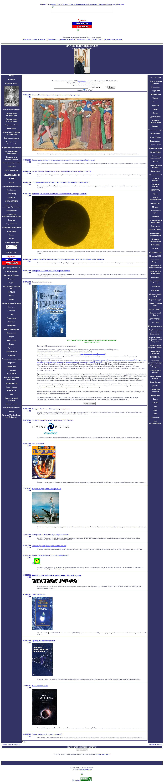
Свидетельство (81, 80)
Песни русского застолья (11, 303)
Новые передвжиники (155, 198)
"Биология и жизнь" (83, 39)
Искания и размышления (155, 121)
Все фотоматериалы (155, 422)
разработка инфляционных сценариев (50, 362)
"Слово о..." (155, 162)
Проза (155, 109)
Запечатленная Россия (155, 282)
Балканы (155, 105)
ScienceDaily (11, 194)
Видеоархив (155, 226)
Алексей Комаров (85, 769)
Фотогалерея (155, 203)
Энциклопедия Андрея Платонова (155, 346)
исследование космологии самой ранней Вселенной (83, 362)
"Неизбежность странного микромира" (61, 39)
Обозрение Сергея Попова (82, 48)
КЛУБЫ (155, 322)
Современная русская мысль (155, 234)
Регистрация (110, 4)
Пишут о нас (11, 333)
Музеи (11, 296)
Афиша (11, 411)
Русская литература (11, 242)
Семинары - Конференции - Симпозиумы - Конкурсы (82, 41)
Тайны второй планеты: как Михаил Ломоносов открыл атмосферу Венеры (59, 194)
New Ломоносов (38, 444)
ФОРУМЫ (155, 290)
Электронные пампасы (155, 391)
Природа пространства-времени (43, 641)
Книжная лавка (81, 4)
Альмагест (11, 166)
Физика (11, 235)
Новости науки (11, 404)
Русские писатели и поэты (11, 359)
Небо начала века (40, 686)
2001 (155, 406)
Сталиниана (155, 286)
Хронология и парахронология (11, 158)
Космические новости (11, 110)
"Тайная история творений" (155, 166)
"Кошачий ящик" (155, 175)
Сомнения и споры (155, 130)
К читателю (155, 87)
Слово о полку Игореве (155, 261)
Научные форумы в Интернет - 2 (46, 489)
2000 (155, 410)
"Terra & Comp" (97, 39)
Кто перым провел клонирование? (11, 152)
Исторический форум (155, 314)
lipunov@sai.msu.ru (103, 754)
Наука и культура (11, 170)
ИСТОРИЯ (155, 245)
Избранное (11, 363)
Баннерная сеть (11, 383)
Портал (42, 4)
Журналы (11, 355)
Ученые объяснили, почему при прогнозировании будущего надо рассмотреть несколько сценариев (68, 259)
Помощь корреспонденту (11, 744)
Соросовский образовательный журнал (11, 215)
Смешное (11, 311)
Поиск (11, 344)
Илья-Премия (155, 382)
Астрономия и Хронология (155, 272)
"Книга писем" (155, 171)
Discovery (11, 197)
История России (155, 252)
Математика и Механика (11, 227)
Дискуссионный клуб (155, 295)
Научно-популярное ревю (113, 39)
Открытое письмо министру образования (11, 206)
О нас (59, 4)
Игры (11, 299)
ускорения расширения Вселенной (92, 354)
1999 (155, 414)
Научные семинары (11, 138)
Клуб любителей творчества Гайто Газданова (155, 340)
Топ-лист (102, 4)
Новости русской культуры (11, 399)
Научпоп (11, 279)
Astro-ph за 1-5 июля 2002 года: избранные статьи (50, 555)
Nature (11, 182)
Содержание (51, 4)
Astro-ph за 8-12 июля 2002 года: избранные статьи (50, 534)
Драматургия (155, 117)
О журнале (11, 325)
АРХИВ (155, 403)
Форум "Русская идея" (155, 304)
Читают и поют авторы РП (11, 287)
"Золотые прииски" (155, 180)
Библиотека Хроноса (11, 275)
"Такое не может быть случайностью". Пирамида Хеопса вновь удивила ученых (60, 182)
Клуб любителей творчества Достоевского (155, 332)
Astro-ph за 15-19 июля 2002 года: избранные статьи (51, 409)
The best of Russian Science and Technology (11, 416)
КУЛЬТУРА (155, 190)
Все (11, 394)
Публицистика (155, 94)
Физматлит (11, 129)
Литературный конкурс (155, 372)
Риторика (155, 216)
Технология (11, 231)
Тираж (11, 337)
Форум (155, 399)
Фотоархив (11, 370)
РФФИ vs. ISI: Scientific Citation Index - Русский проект (56, 575)
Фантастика (155, 395)
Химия (11, 239)
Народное (11, 307)
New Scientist (11, 190)
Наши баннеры (11, 387)
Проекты (11, 348)
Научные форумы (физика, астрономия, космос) (49, 546)
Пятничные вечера (155, 326)
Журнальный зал (11, 125)
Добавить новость (155, 744)
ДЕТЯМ (155, 386)
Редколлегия (11, 318)
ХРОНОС (155, 249)
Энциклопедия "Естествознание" (11, 120)
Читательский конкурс (155, 377)
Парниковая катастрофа (11, 147)
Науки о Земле (11, 224)
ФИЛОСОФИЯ (155, 230)
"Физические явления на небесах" (34, 39)
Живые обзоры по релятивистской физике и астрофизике (52, 420)
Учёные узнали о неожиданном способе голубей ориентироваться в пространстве (61, 171)
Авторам (11, 322)
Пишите (65, 4)
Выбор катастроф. (38, 594)
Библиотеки (11, 366)
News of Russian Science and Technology (11, 133)
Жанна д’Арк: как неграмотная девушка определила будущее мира (56, 95)
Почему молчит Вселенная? (11, 143)
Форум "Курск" (155, 309)
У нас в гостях (155, 137)
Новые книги (155, 134)
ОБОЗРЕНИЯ (155, 152)
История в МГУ (155, 256)
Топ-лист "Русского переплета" (11, 378)
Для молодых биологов (11, 268)
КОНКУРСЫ (155, 357)
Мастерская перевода (155, 352)
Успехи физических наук (11, 186)
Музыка (155, 207)
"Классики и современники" (155, 157)
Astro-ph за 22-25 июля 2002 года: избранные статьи (51, 271)
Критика (155, 126)
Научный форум (11, 83)
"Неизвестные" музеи (155, 212)
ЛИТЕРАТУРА (155, 77)
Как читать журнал (11, 329)
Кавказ (155, 102)
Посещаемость (11, 351)
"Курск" (155, 98)
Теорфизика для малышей (132, 39)
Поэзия (155, 113)
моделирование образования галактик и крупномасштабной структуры (120, 360)
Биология (11, 220)
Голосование (93, 4)
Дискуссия (120, 4)
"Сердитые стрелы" (155, 185)
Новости (72, 4)
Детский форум (155, 319)
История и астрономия (11, 163)
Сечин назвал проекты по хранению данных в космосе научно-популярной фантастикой (63, 160)
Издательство (155, 141)
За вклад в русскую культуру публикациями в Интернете (155, 364)
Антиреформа (11, 211)
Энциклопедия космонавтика (11, 114)
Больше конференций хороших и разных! (47, 734)
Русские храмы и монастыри (155, 221)
